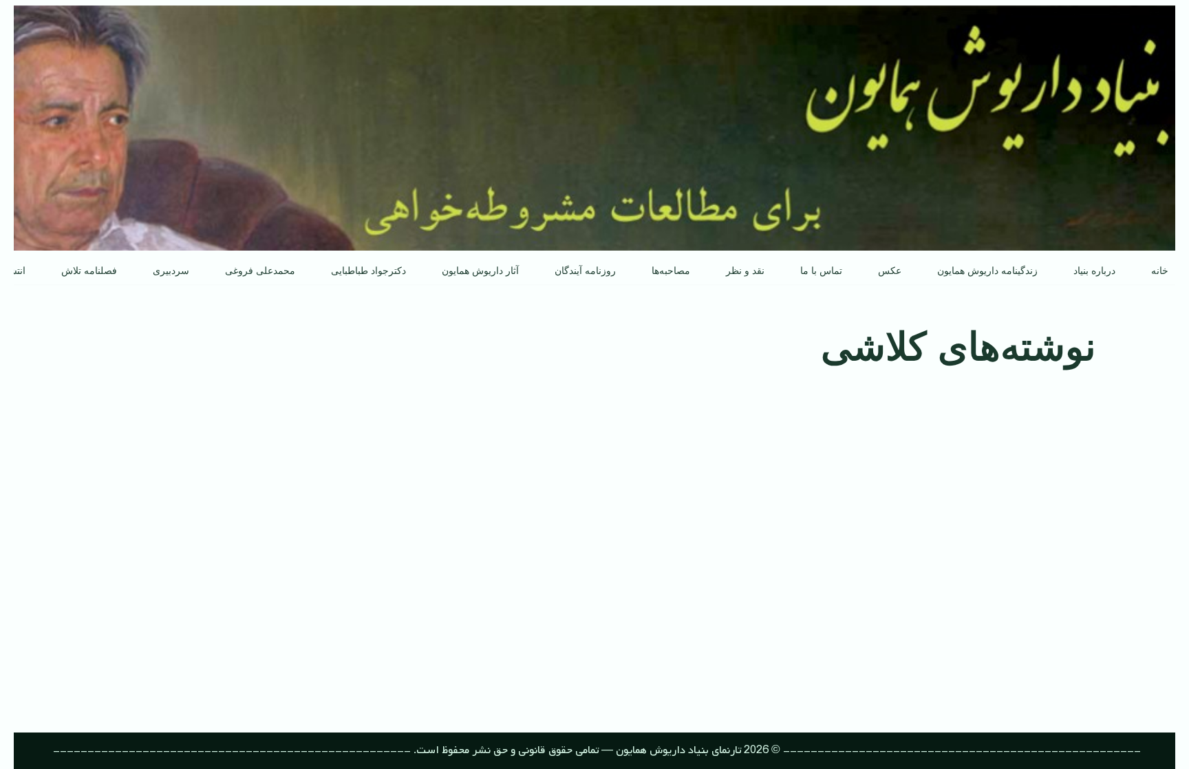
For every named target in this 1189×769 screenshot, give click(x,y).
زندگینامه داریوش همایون (987, 270)
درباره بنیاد (1094, 270)
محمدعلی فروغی (260, 270)
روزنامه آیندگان (585, 270)
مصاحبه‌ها (671, 270)
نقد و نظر (745, 270)
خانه (1159, 270)
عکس (889, 270)
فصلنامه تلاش (89, 270)
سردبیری (171, 270)
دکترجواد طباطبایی (368, 270)
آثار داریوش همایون (480, 270)
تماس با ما (821, 270)
